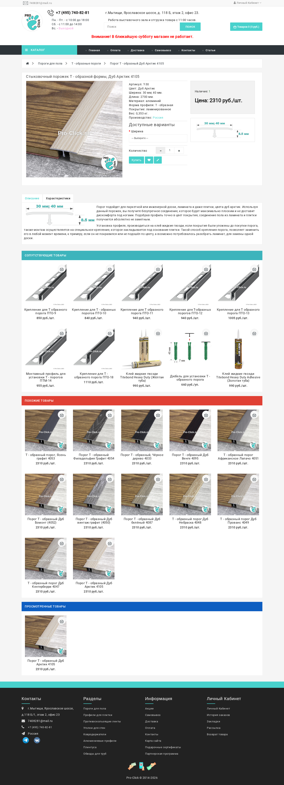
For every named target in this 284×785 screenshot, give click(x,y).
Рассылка (213, 727)
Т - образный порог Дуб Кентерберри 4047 (46, 585)
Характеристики (58, 198)
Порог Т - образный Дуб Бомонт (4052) (45, 520)
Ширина (137, 131)
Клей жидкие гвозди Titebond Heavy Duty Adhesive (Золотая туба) (238, 377)
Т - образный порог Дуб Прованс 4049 (238, 520)
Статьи (210, 50)
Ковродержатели (94, 734)
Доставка (137, 50)
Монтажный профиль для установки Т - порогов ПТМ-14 (45, 377)
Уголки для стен (94, 727)
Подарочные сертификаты (163, 747)
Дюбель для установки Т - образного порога (190, 378)
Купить (136, 160)
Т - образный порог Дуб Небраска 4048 (190, 520)
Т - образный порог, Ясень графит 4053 (46, 456)
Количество (138, 150)
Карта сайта (153, 740)
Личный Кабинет (218, 708)
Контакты (188, 50)
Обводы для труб (94, 753)
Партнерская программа (161, 753)
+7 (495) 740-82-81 (40, 727)
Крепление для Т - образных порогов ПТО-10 (94, 311)
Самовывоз (163, 50)
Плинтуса (89, 747)
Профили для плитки (97, 715)
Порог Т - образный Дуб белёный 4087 (142, 520)
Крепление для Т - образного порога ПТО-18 (93, 375)
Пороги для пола (50, 63)
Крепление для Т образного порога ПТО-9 (45, 311)
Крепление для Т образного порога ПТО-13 (238, 311)
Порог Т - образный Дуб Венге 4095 (190, 456)
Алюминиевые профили (100, 740)
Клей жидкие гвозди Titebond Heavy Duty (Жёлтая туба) (142, 377)
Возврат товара (217, 734)
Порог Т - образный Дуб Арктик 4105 (137, 63)
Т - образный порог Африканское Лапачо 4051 (238, 456)
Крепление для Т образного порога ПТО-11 (142, 311)
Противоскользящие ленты (102, 721)
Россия (158, 117)
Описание (32, 198)
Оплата (115, 50)
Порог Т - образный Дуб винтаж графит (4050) (94, 520)
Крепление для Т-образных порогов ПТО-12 (190, 311)
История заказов (218, 715)
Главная (94, 50)
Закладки (213, 721)
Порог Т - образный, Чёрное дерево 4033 (142, 456)
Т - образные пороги (86, 63)
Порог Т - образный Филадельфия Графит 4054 (93, 456)
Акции (149, 708)
